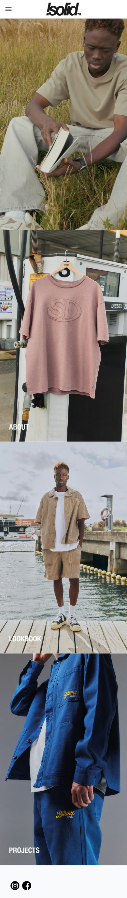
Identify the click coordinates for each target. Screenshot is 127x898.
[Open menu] (7, 9)
